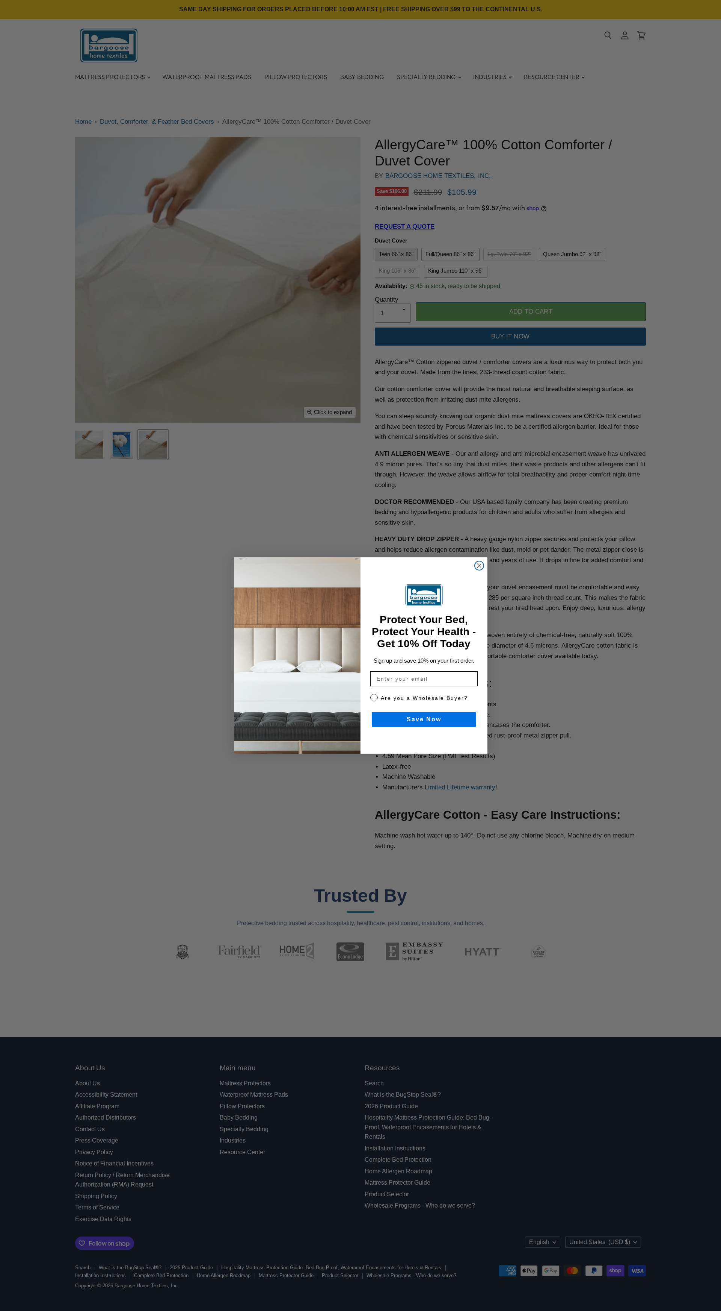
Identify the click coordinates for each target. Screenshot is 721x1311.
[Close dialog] (479, 565)
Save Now (424, 719)
